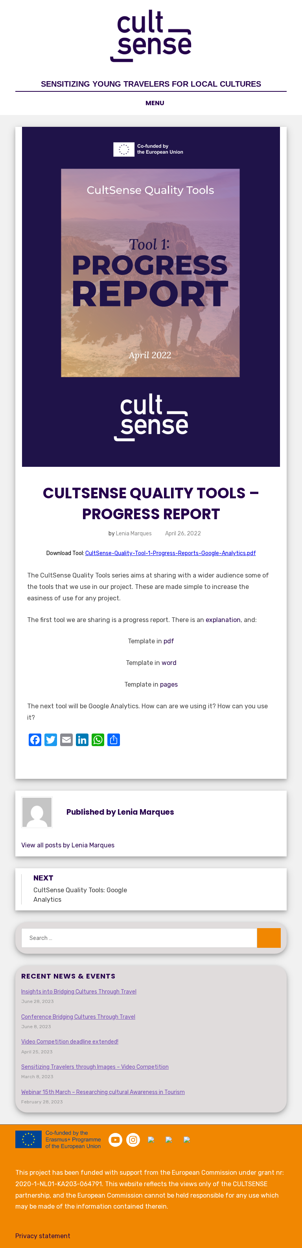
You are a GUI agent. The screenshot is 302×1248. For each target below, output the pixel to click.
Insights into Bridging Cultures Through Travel (78, 991)
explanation (223, 620)
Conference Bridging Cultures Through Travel (78, 1017)
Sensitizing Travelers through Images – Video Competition (95, 1067)
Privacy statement (42, 1236)
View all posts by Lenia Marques (67, 845)
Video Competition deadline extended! (69, 1041)
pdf (169, 641)
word (169, 663)
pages (169, 684)
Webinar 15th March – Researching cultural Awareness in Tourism (103, 1092)
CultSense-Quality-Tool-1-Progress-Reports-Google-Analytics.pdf (170, 553)
